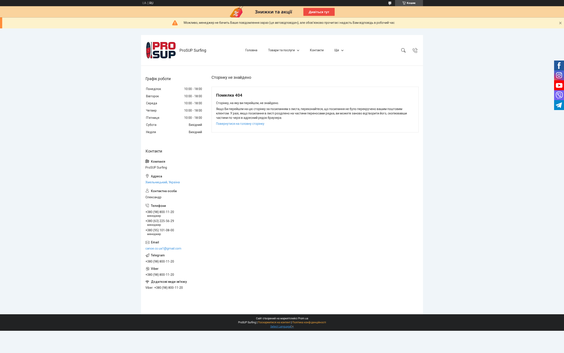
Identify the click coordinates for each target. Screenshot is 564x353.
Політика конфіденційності (309, 322)
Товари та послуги (281, 50)
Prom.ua (303, 318)
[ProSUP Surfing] (160, 50)
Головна (251, 50)
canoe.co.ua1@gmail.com (163, 248)
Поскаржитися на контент (274, 322)
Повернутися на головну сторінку (240, 123)
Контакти (317, 50)
